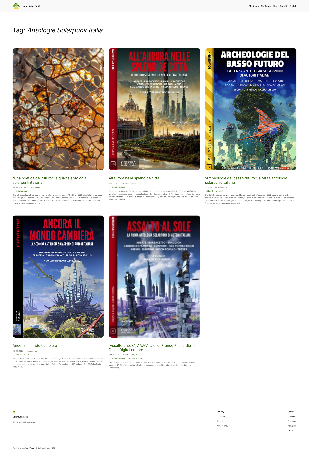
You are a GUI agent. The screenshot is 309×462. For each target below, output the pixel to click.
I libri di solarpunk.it (22, 191)
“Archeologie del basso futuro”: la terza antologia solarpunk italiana (246, 180)
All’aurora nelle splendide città (134, 178)
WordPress (29, 448)
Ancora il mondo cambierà (35, 345)
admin (37, 187)
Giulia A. (134, 355)
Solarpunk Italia (31, 5)
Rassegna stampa (135, 358)
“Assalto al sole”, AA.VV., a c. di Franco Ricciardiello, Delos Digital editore (152, 347)
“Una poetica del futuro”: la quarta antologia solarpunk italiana (49, 180)
